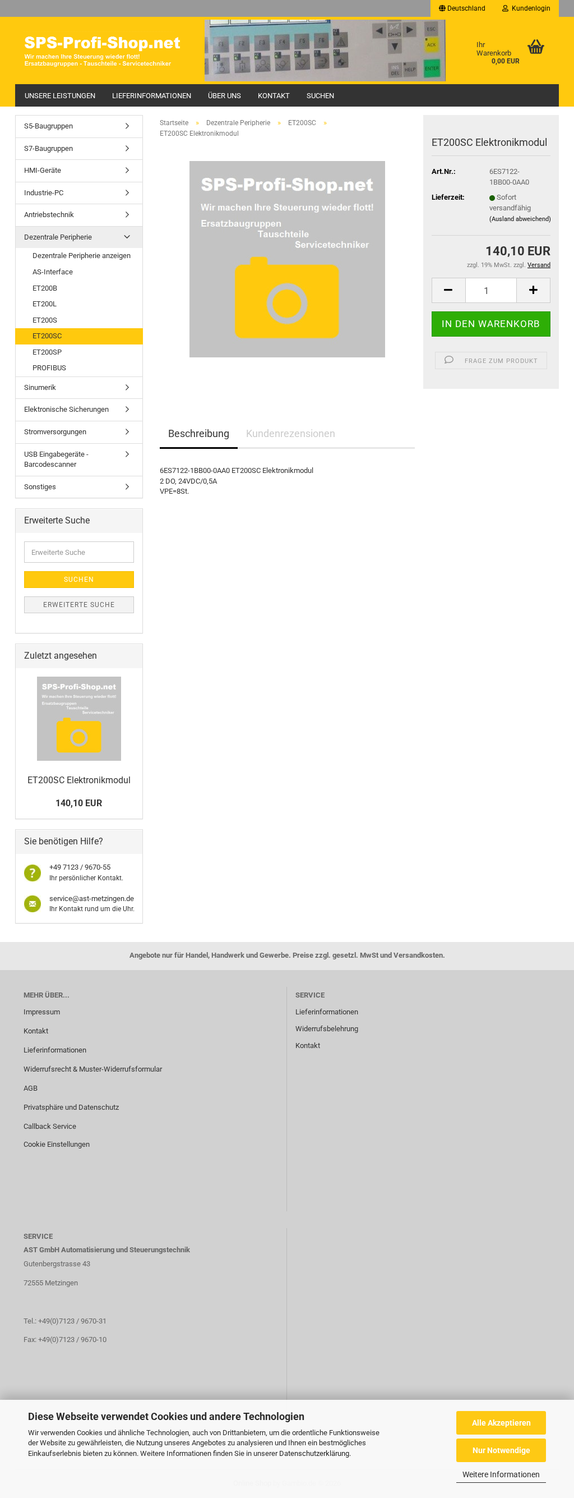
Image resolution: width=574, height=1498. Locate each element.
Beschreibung (198, 433)
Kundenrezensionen (290, 433)
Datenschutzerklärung (314, 1453)
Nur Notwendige (501, 1450)
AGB (31, 1088)
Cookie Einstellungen (57, 1144)
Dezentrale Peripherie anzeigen (82, 255)
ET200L (45, 304)
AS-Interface (53, 272)
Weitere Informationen (501, 1474)
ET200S (45, 320)
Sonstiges (40, 487)
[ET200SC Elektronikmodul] (287, 259)
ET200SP (47, 352)
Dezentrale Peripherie (58, 237)
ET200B (45, 288)
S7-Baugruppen (48, 148)
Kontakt (274, 95)
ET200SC (47, 336)
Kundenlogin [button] (529, 8)
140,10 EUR (78, 803)
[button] (462, 8)
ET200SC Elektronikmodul (79, 780)
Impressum (42, 1012)
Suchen (320, 95)
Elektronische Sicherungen (66, 409)
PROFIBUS (49, 368)
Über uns (224, 95)
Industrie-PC (43, 193)
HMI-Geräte (42, 170)
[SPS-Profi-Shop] (106, 50)
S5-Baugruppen (48, 126)
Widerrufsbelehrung (326, 1028)
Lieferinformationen (151, 95)
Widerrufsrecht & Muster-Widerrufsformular (93, 1069)
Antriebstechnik (49, 214)
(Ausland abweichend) (520, 219)
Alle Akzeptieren (501, 1422)
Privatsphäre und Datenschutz (71, 1107)
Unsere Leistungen (60, 95)
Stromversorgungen (55, 432)
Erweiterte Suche (79, 605)
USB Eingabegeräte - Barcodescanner (56, 459)
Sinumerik (40, 387)
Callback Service (50, 1126)
